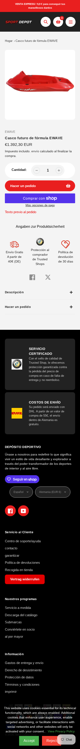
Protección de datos (19, 677)
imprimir (11, 691)
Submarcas (13, 622)
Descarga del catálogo (21, 615)
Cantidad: (19, 170)
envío (35, 151)
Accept (29, 741)
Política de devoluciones (22, 562)
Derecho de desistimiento (23, 670)
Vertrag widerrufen (24, 579)
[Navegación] (71, 22)
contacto (11, 548)
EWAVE (10, 131)
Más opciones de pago (40, 205)
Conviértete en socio (20, 629)
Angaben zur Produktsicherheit (40, 226)
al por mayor (14, 636)
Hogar (8, 40)
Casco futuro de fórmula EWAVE (37, 40)
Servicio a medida (18, 608)
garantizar (12, 555)
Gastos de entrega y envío (24, 663)
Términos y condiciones (22, 684)
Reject (51, 741)
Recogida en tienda (19, 570)
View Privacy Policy (61, 731)
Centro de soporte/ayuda (23, 541)
